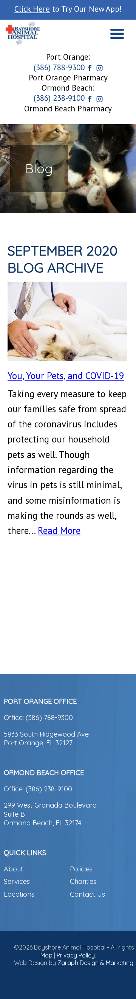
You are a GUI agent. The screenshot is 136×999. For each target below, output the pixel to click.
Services (17, 881)
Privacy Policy (76, 955)
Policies (81, 869)
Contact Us (87, 894)
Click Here (32, 9)
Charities (83, 881)
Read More (59, 530)
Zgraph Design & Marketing (95, 963)
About (13, 869)
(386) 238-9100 (59, 98)
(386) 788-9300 (59, 67)
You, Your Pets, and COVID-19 (66, 375)
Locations (19, 894)
